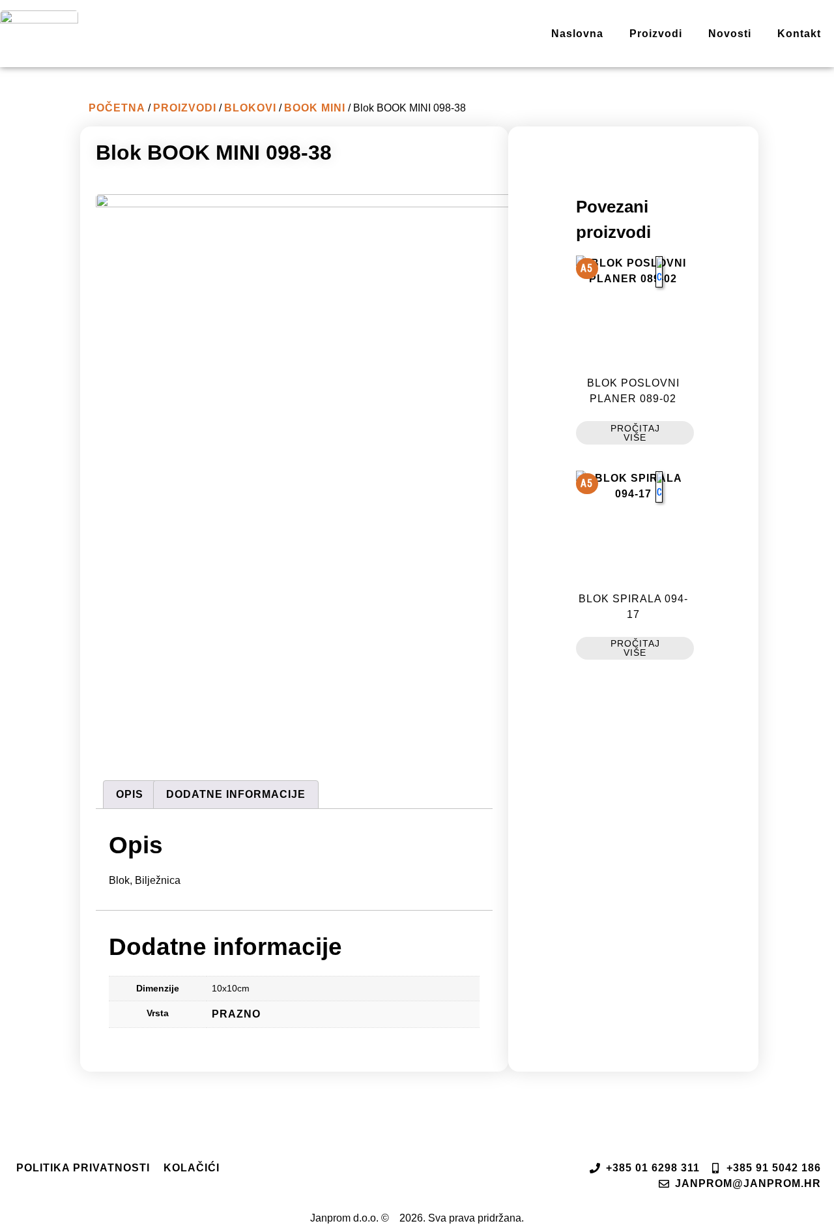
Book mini (314, 107)
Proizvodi (655, 33)
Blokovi (250, 107)
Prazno (236, 1013)
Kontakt (799, 33)
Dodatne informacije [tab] (236, 794)
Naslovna (577, 33)
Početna (117, 107)
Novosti (729, 33)
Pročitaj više (635, 433)
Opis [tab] (129, 794)
